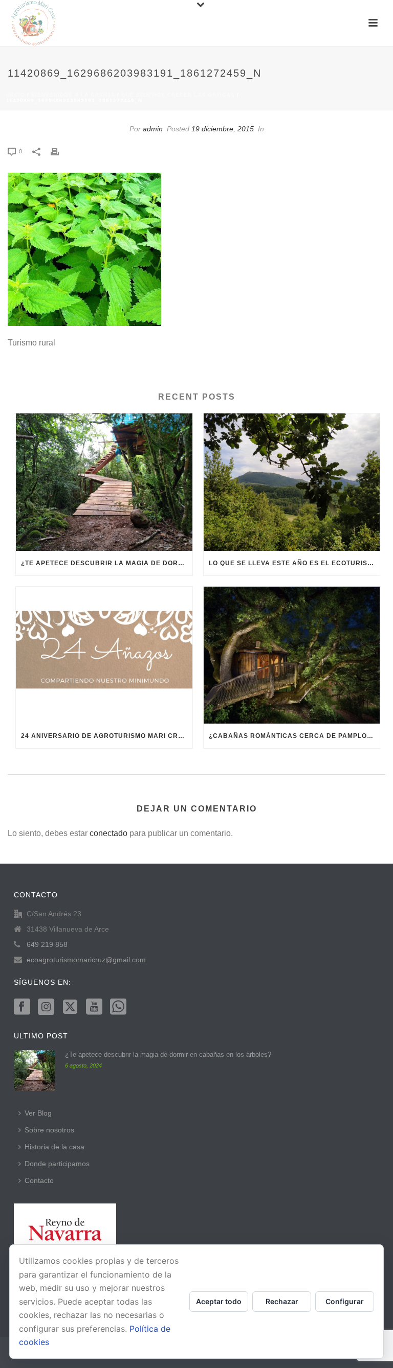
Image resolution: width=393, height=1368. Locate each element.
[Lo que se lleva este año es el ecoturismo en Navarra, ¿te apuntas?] (292, 481)
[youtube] (94, 1007)
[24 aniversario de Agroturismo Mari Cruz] (104, 655)
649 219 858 (47, 944)
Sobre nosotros (49, 1130)
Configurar (344, 1301)
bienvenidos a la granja (73, 95)
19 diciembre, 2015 (222, 129)
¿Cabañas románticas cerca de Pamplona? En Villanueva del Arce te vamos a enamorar (294, 735)
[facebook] (22, 1007)
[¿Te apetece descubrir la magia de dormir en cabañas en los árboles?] (104, 481)
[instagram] (46, 1007)
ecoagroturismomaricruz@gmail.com (86, 960)
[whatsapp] (118, 1007)
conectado (108, 833)
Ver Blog (38, 1113)
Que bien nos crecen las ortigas (178, 95)
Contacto (39, 1180)
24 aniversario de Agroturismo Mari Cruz (104, 735)
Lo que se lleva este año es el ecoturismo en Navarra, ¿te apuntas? (294, 563)
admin (153, 129)
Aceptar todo (219, 1301)
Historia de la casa (54, 1147)
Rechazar (282, 1301)
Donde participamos (57, 1164)
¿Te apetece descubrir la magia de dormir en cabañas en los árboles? (106, 563)
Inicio (15, 95)
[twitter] (70, 1007)
